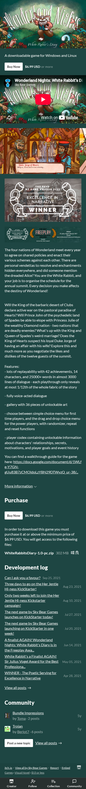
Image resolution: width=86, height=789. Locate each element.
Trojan (18, 726)
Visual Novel (22, 772)
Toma (21, 718)
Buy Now (13, 67)
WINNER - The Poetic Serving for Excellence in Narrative (30, 675)
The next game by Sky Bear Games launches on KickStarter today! (31, 614)
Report (54, 768)
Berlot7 (23, 731)
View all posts (15, 687)
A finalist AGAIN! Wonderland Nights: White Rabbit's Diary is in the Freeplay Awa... (31, 645)
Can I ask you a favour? (22, 577)
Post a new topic (19, 743)
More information (19, 486)
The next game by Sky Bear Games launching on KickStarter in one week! (31, 628)
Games (9, 772)
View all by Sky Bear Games (31, 768)
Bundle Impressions (28, 713)
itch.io (8, 768)
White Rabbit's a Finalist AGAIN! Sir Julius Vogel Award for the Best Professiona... (31, 661)
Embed (66, 768)
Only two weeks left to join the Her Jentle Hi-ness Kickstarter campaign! (32, 600)
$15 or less (37, 772)
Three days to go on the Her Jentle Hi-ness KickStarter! (31, 586)
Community (74, 786)
